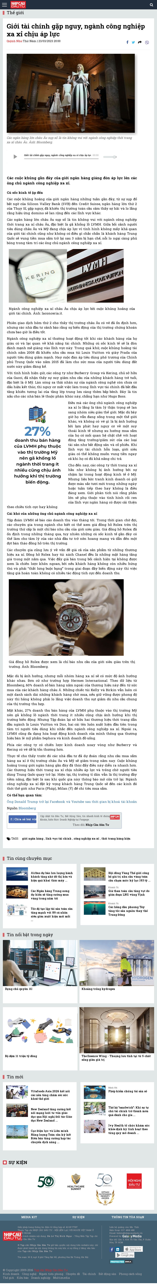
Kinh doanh (11, 1274)
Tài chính (89, 1274)
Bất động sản (107, 1274)
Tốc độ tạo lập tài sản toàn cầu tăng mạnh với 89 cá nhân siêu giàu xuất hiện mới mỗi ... (52, 914)
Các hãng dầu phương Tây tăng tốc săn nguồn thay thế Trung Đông (128, 910)
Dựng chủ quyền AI (18, 989)
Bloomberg (27, 808)
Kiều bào (22, 1278)
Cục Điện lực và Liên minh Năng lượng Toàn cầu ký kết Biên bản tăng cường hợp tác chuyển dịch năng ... (51, 1136)
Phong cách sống (130, 1274)
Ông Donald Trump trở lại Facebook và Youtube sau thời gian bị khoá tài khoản (72, 801)
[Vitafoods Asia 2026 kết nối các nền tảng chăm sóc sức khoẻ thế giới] (17, 1092)
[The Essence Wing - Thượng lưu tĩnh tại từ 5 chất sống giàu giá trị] (116, 1030)
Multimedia (61, 1278)
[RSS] (140, 42)
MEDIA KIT (29, 1217)
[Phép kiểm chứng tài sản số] (94, 1092)
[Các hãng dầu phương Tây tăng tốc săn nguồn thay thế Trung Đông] (94, 908)
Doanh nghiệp (40, 1278)
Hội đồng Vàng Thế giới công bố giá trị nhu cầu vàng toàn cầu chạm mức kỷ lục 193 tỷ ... (129, 876)
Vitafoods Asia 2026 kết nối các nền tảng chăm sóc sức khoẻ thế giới (50, 1094)
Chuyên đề (73, 1274)
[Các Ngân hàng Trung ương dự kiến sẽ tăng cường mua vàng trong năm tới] (17, 892)
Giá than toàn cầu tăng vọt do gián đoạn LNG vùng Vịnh (128, 893)
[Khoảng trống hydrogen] (116, 962)
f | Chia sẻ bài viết (23, 819)
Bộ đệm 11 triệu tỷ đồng (21, 1056)
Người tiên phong (51, 1274)
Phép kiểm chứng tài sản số (127, 1091)
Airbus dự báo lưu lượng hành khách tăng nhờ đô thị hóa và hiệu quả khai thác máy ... (52, 876)
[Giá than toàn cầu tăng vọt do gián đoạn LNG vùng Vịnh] (94, 892)
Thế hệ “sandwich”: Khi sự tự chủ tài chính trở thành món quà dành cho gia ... (128, 1111)
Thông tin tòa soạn (128, 1217)
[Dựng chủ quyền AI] (40, 962)
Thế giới (8, 1278)
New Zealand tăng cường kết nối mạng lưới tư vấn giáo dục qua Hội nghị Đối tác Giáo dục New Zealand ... (51, 1114)
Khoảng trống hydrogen (98, 989)
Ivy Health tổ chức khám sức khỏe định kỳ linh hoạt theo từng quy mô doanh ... (129, 1129)
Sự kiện (18, 1162)
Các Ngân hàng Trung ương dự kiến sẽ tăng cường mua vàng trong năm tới (50, 894)
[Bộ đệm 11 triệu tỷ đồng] (40, 1030)
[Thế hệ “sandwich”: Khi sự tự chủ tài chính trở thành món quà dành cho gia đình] (94, 1108)
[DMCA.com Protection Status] (121, 1261)
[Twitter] (133, 42)
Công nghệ (29, 1274)
